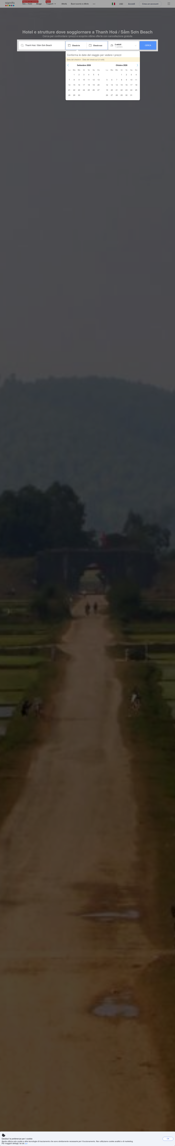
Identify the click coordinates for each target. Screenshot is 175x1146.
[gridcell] (74, 74)
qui (26, 1143)
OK (168, 1138)
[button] (68, 65)
